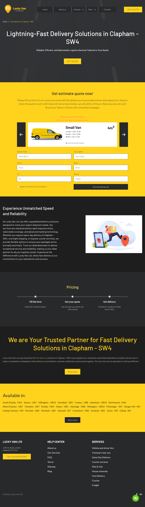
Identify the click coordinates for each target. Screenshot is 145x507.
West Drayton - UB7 (13, 406)
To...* (18, 174)
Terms (50, 462)
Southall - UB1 (98, 410)
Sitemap (51, 466)
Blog (49, 471)
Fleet (90, 9)
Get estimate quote (101, 187)
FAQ (49, 457)
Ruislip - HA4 (47, 406)
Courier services (100, 462)
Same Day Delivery (101, 457)
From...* (20, 163)
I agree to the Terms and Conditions (33, 186)
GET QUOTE (72, 61)
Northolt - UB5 (48, 410)
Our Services (53, 452)
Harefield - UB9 (65, 402)
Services (77, 9)
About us (62, 9)
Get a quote (133, 9)
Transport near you (101, 452)
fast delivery (41, 358)
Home (45, 9)
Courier (96, 480)
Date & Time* (22, 152)
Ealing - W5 (125, 410)
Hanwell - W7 (64, 410)
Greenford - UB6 (81, 410)
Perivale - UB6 (32, 410)
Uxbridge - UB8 (77, 406)
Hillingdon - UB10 (47, 402)
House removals (100, 471)
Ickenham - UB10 (98, 402)
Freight (95, 485)
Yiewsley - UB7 (32, 406)
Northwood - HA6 (117, 402)
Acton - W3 (112, 410)
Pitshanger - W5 (114, 406)
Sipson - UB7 (30, 402)
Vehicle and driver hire (103, 448)
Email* (76, 163)
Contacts (107, 9)
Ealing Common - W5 (13, 410)
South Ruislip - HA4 (12, 402)
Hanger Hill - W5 (132, 406)
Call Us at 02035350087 (16, 456)
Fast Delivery (98, 475)
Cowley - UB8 (81, 402)
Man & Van (97, 466)
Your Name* (78, 152)
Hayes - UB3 (62, 406)
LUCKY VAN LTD (12, 441)
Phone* (76, 174)
